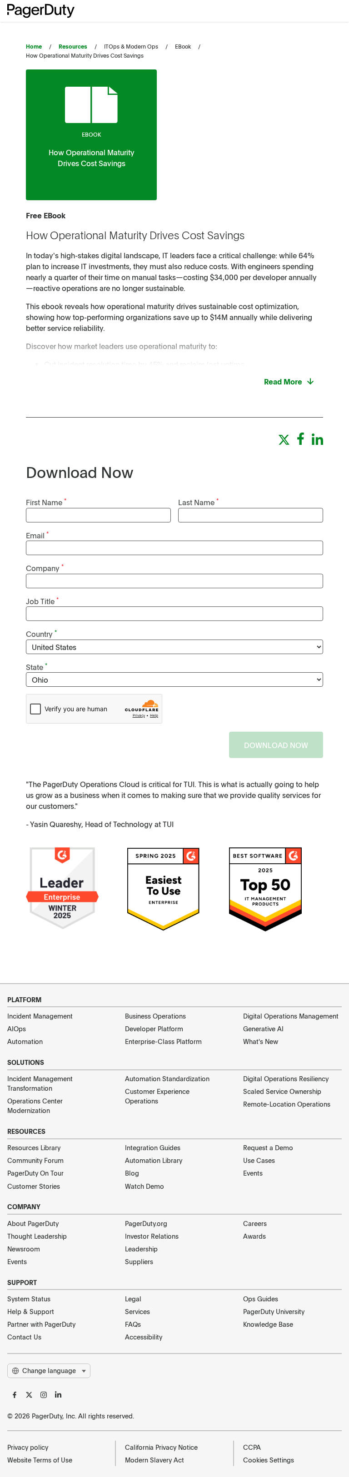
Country (41, 633)
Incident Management (40, 1015)
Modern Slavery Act (154, 1459)
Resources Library (33, 1147)
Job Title (42, 601)
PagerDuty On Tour (35, 1172)
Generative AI (263, 1028)
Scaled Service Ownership (282, 1091)
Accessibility (143, 1336)
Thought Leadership (37, 1236)
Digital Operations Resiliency (286, 1078)
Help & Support (30, 1311)
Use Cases (259, 1160)
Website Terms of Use (39, 1459)
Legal (133, 1298)
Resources (73, 46)
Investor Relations (152, 1236)
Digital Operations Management (291, 1015)
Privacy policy (27, 1447)
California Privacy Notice (161, 1447)
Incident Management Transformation (40, 1083)
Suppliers (139, 1261)
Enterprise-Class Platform (163, 1041)
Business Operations (155, 1015)
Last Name (198, 502)
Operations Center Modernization (35, 1105)
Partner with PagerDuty (41, 1324)
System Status (28, 1298)
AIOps (16, 1028)
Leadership (141, 1248)
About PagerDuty (33, 1223)
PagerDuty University (273, 1311)
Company (45, 567)
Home (34, 46)
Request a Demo (268, 1147)
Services (137, 1311)
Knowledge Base (268, 1324)
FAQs (133, 1324)
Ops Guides (260, 1298)
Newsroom (23, 1248)
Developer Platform (154, 1028)
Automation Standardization (167, 1078)
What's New (260, 1041)
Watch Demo (144, 1186)
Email (37, 535)
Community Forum (35, 1160)
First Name (46, 502)
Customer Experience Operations (157, 1096)
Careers (255, 1223)
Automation (25, 1041)
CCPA (252, 1447)
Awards (254, 1236)
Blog (132, 1172)
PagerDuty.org (146, 1223)
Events (253, 1172)
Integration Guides (152, 1147)
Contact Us (24, 1336)
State (36, 666)
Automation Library (153, 1160)
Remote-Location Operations (286, 1103)
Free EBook (45, 215)
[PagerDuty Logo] (41, 11)
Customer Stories (33, 1186)
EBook (91, 134)
